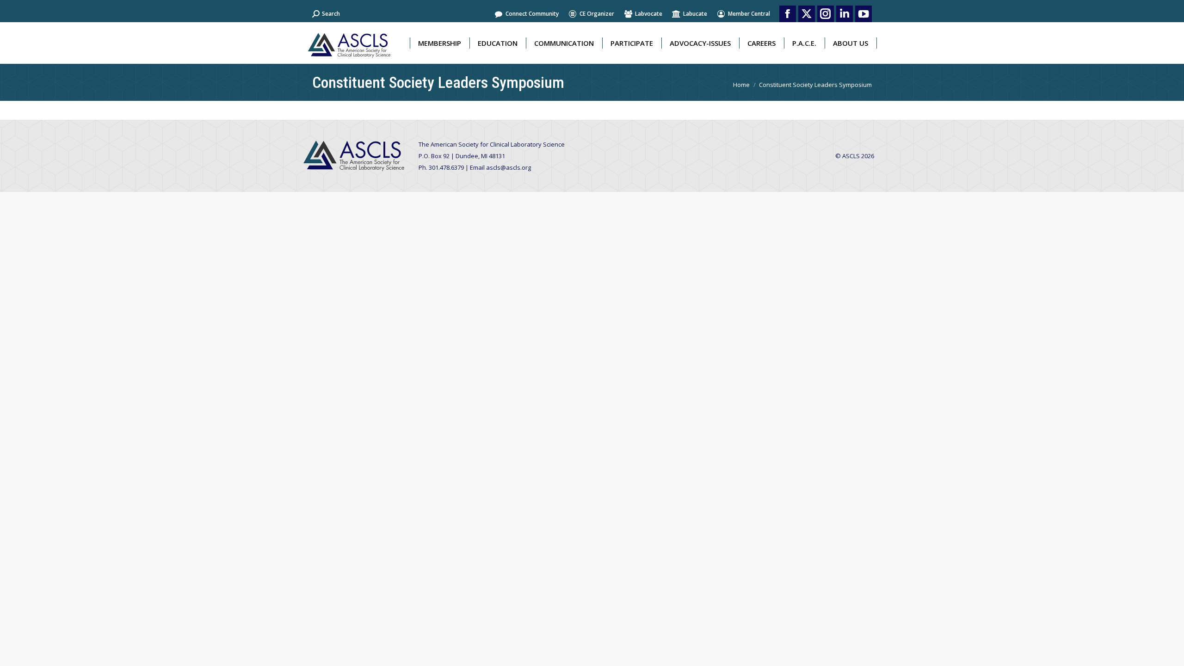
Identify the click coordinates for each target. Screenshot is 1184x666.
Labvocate (648, 14)
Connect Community (532, 14)
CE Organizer (597, 14)
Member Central (749, 14)
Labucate (695, 14)
